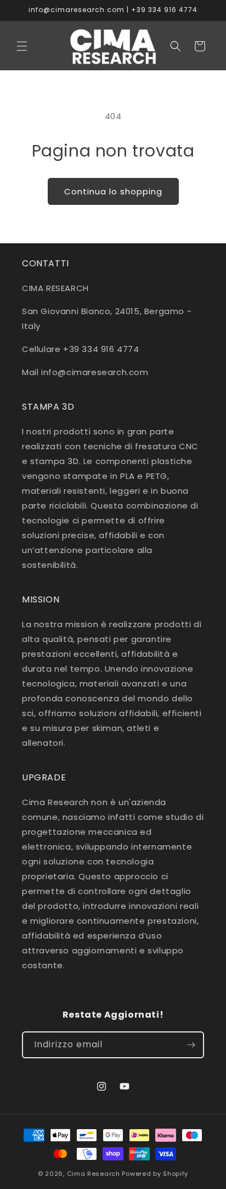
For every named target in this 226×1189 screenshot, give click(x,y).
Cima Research (93, 1173)
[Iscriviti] (191, 1044)
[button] (22, 46)
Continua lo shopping (113, 191)
